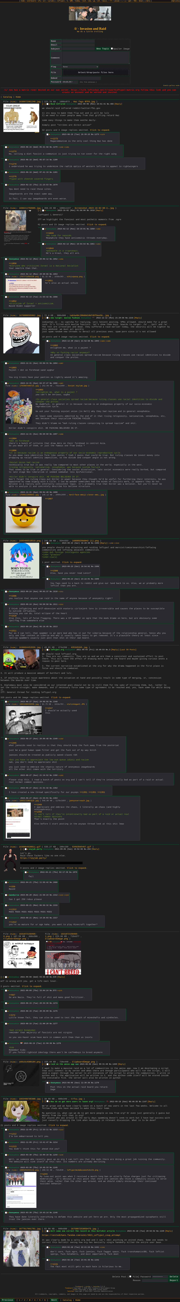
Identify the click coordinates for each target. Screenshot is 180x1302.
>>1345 (12, 743)
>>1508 (110, 543)
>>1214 (60, 1130)
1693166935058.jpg (29, 704)
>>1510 (116, 543)
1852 (55, 259)
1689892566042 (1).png (85, 541)
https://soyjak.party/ (33, 858)
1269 (114, 1064)
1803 (96, 341)
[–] (44, 104)
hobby (77, 1)
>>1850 (12, 263)
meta (148, 1)
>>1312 (12, 909)
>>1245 (60, 1155)
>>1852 (97, 229)
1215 (131, 318)
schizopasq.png (75, 277)
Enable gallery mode (171, 85)
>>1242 (102, 1247)
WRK (71, 1)
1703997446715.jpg (29, 386)
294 (89, 849)
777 (110, 1)
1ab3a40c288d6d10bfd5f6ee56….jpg (89, 315)
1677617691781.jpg (29, 1229)
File (135, 1277)
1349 (55, 739)
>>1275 (59, 990)
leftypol (61, 1)
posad (116, 1)
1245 (55, 1168)
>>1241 (54, 1264)
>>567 (12, 995)
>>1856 (60, 259)
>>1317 (66, 895)
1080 (55, 882)
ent (98, 1)
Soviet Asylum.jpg (77, 386)
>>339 (12, 887)
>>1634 (50, 233)
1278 (58, 1043)
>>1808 (60, 434)
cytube (51, 1)
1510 (55, 592)
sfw (39, 1)
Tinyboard (79, 1286)
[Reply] (118, 104)
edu (89, 1)
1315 (55, 905)
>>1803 (12, 368)
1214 (55, 1142)
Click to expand (99, 130)
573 (54, 990)
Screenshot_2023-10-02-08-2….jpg (94, 208)
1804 (55, 363)
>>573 (12, 1015)
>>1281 (66, 147)
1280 (55, 160)
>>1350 (38, 812)
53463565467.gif (81, 847)
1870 (55, 185)
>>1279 (102, 134)
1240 (162, 1231)
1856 (55, 297)
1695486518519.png (29, 541)
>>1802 (54, 345)
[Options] (175, 1)
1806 (55, 383)
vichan (87, 1286)
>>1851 (49, 281)
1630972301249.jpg (29, 102)
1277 (55, 1024)
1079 (75, 872)
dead (141, 1)
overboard (31, 1)
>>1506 (54, 571)
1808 (55, 492)
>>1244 (44, 1174)
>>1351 (83, 792)
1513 (55, 627)
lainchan (96, 1286)
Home (18, 97)
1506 (96, 543)
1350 (55, 775)
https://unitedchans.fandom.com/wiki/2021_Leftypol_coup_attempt (81, 1235)
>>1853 (97, 244)
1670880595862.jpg (29, 315)
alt (44, 1)
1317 (55, 918)
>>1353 (60, 739)
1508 (96, 566)
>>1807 (60, 363)
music (104, 1)
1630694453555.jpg (29, 647)
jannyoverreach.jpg (79, 801)
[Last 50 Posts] (128, 650)
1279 (55, 147)
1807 (55, 434)
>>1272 (54, 139)
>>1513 (60, 604)
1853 (55, 274)
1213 (55, 1130)
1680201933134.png (29, 1170)
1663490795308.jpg (29, 1099)
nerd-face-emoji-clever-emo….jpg (86, 495)
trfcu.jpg (76, 1099)
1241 (96, 1247)
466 (112, 104)
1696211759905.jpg (29, 208)
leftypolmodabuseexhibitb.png (82, 1170)
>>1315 (60, 895)
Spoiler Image (121, 49)
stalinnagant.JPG (76, 704)
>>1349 (38, 805)
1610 (92, 210)
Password (145, 1277)
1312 (55, 895)
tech (84, 1)
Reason (136, 1280)
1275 (55, 1011)
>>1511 (60, 591)
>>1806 (108, 341)
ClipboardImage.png (14, 939)
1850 (92, 229)
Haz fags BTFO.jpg (84, 102)
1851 (92, 244)
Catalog (7, 97)
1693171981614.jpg (29, 801)
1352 (55, 788)
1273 (96, 134)
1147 (144, 1102)
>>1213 (12, 1146)
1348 (55, 702)
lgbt (130, 1)
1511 (55, 604)
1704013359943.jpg (29, 495)
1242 (96, 1260)
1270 (96, 1083)
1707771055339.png (29, 277)
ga (94, 1)
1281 (55, 172)
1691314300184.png (29, 1062)
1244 (55, 1155)
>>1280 (60, 147)
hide (13, 102)
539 (54, 977)
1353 (55, 798)
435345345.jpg (79, 647)
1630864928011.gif (29, 847)
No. (108, 104)
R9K (135, 1)
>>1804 (102, 341)
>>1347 (49, 708)
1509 (96, 579)
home (23, 1)
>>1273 (12, 151)
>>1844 (50, 248)
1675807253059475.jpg (83, 1229)
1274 (55, 1003)
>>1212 (12, 1134)
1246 (55, 1213)
